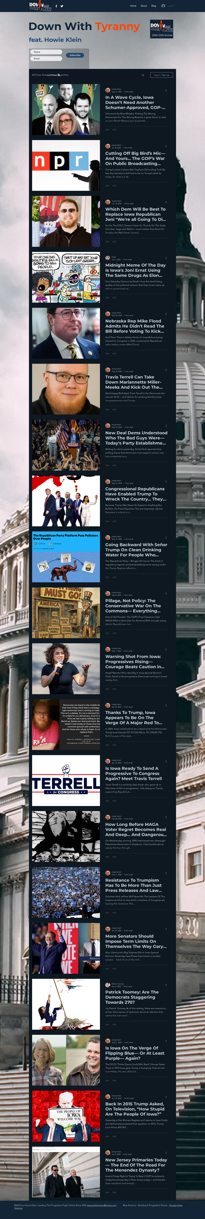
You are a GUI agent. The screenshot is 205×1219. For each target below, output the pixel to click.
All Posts (36, 74)
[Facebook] (56, 6)
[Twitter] (62, 6)
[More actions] (167, 90)
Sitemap (18, 1208)
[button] (143, 75)
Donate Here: (176, 1205)
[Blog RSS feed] (59, 75)
